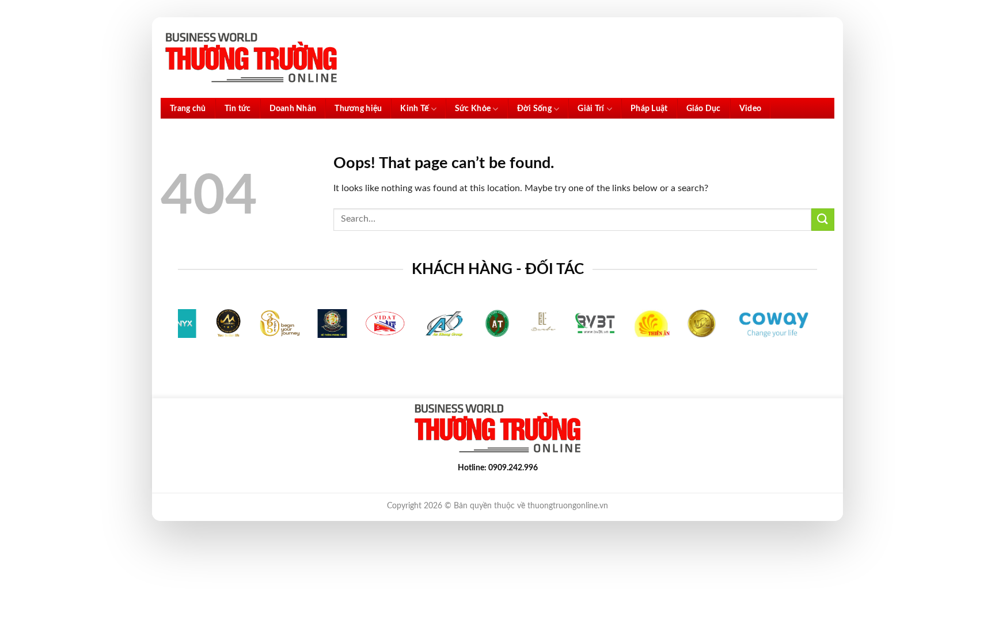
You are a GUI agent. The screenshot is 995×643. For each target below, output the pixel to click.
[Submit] (822, 219)
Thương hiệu (358, 109)
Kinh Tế (414, 109)
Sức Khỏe (473, 109)
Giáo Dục (703, 109)
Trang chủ (188, 109)
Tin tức (238, 109)
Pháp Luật (649, 109)
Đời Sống (534, 109)
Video (750, 109)
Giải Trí (591, 109)
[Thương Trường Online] (251, 58)
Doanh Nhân (293, 109)
